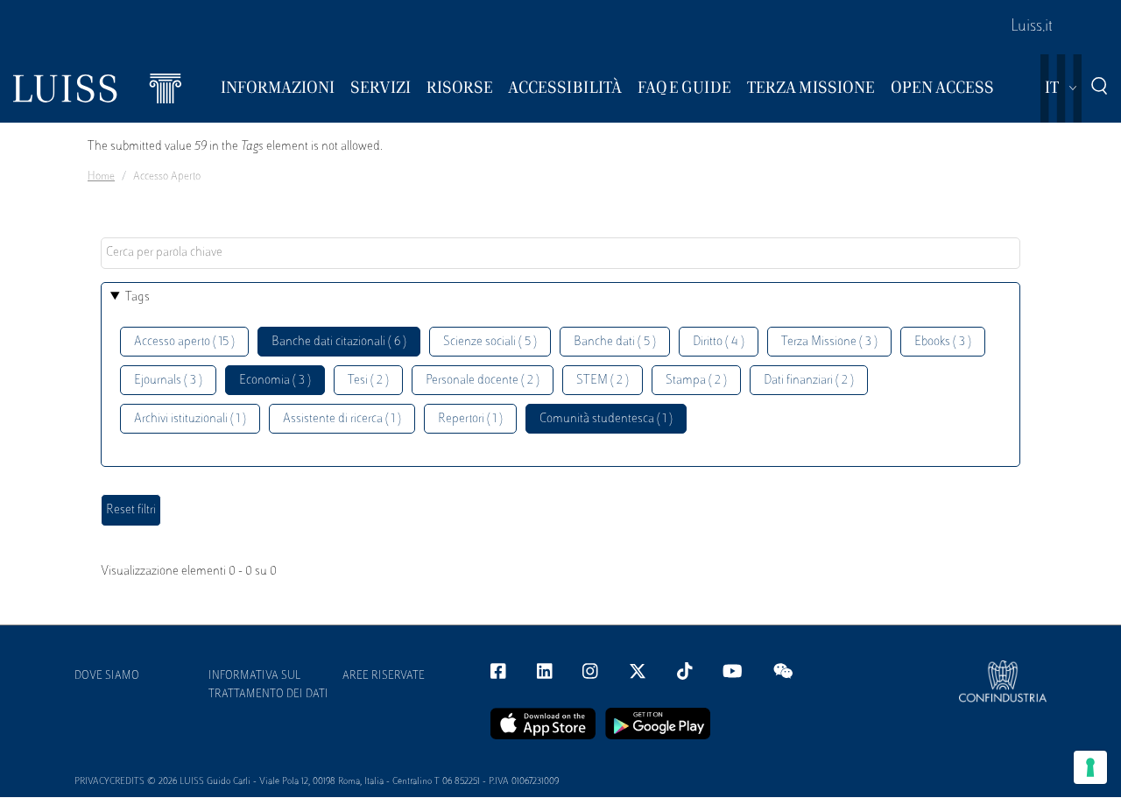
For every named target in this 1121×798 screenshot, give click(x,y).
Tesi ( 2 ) (368, 380)
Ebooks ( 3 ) (942, 342)
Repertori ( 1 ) (470, 419)
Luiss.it (1032, 27)
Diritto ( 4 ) (718, 342)
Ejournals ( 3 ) (168, 380)
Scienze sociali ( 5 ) (490, 342)
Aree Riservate (383, 676)
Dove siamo (106, 676)
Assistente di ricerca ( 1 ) (342, 419)
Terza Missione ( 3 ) (829, 342)
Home (101, 177)
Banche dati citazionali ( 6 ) (338, 342)
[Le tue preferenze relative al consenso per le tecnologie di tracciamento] (1090, 767)
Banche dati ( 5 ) (615, 342)
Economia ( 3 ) (275, 380)
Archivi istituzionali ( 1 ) (190, 419)
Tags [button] (137, 297)
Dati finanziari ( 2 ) (809, 380)
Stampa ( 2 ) (696, 380)
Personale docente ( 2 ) (482, 380)
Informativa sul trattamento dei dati (268, 685)
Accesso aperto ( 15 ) (184, 342)
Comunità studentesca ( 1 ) (606, 419)
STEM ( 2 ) (602, 380)
